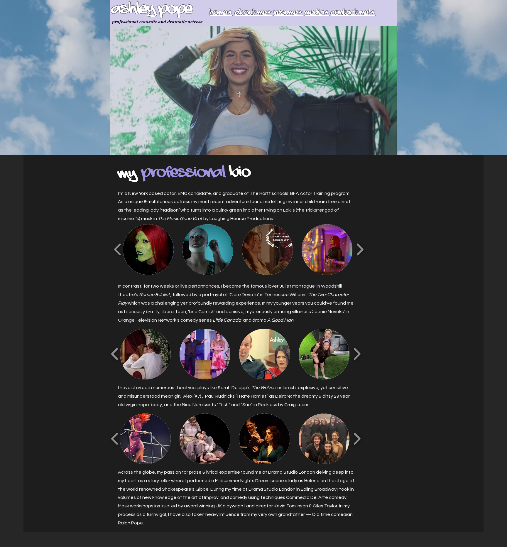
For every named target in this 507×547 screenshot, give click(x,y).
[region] (200, 174)
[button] (148, 249)
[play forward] (359, 249)
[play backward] (117, 249)
